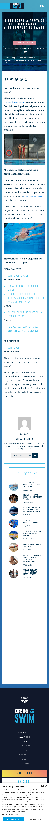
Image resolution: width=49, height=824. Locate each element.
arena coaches (21, 48)
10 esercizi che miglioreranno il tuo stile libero (31, 485)
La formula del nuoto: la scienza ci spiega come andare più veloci (32, 509)
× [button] (46, 786)
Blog (13, 58)
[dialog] (24, 803)
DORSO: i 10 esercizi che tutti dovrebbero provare (32, 533)
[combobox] (42, 786)
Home (42, 6)
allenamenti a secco (33, 196)
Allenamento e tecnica (25, 58)
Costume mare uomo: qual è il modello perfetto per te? (31, 572)
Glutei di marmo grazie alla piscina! (32, 545)
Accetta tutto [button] (13, 819)
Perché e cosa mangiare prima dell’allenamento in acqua (32, 497)
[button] (24, 814)
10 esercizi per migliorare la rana (30, 521)
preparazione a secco (14, 102)
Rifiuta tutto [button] (35, 819)
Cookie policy (20, 811)
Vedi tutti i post (22, 455)
